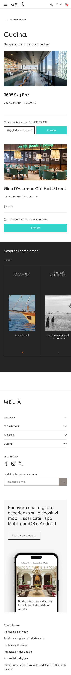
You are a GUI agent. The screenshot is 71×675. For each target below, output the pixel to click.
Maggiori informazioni (19, 130)
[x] (20, 463)
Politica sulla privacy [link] (16, 631)
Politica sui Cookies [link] (15, 645)
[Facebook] (6, 463)
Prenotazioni (11, 426)
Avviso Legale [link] (12, 625)
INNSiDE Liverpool (17, 19)
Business (9, 435)
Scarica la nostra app (24, 535)
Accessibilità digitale (16, 658)
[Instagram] (13, 463)
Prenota (51, 130)
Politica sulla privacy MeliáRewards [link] (24, 638)
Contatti (9, 444)
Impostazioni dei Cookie (18, 651)
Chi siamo (9, 417)
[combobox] (58, 4)
